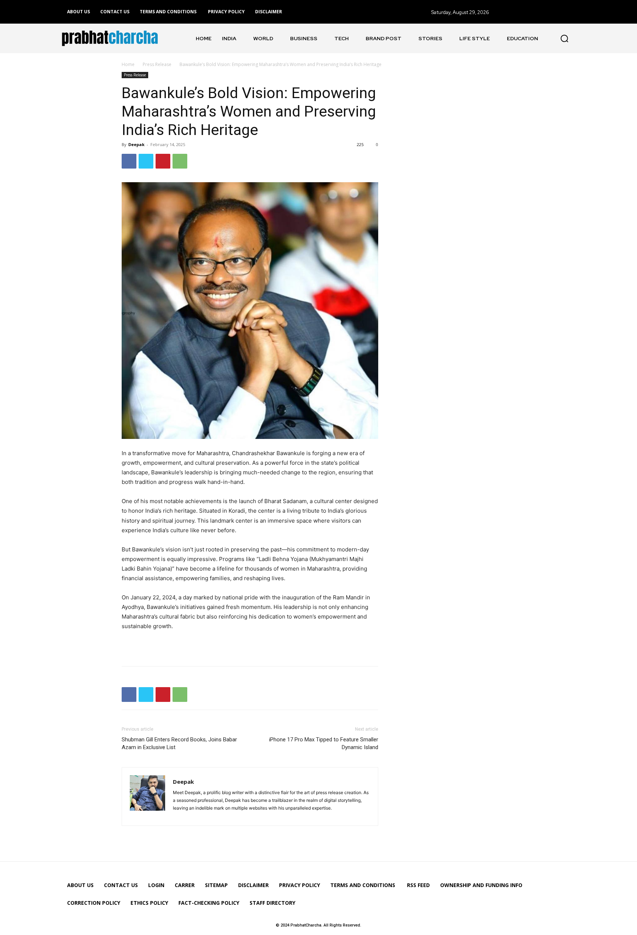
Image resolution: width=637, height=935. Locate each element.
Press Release (157, 64)
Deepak (136, 144)
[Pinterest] (163, 161)
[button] (564, 38)
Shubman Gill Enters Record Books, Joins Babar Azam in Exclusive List (179, 743)
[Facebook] (129, 161)
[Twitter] (146, 161)
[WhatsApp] (180, 161)
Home (128, 64)
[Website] (179, 815)
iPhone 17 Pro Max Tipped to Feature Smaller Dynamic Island (323, 743)
